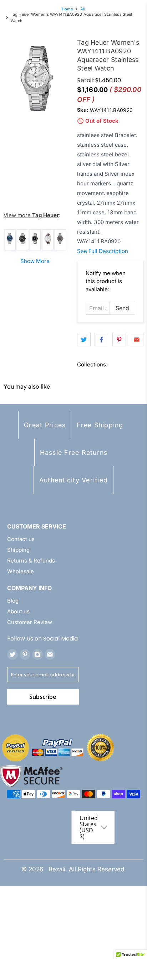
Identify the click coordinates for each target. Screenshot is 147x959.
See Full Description (102, 251)
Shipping (18, 549)
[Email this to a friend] (136, 339)
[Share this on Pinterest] (119, 339)
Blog (13, 600)
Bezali (57, 869)
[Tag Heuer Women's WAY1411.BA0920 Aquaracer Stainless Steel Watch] (37, 78)
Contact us (21, 539)
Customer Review (29, 622)
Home (67, 9)
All (82, 9)
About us (18, 611)
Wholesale (20, 571)
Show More (35, 261)
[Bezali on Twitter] (12, 654)
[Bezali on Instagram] (37, 654)
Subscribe (42, 697)
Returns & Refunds (31, 560)
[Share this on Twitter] (84, 339)
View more (31, 215)
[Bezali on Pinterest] (25, 654)
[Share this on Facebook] (101, 339)
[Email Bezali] (50, 654)
